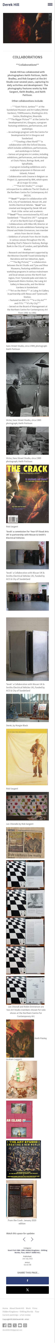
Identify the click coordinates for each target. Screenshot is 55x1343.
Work (28, 1308)
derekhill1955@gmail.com (12, 1330)
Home (5, 1308)
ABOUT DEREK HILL (33, 1252)
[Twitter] (15, 1325)
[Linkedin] (10, 1325)
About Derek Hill (17, 1308)
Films (34, 1308)
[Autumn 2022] (25, 1240)
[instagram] (25, 1325)
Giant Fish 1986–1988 (16, 1250)
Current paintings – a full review (16, 1315)
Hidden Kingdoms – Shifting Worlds (18, 1311)
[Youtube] (20, 1325)
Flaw (23, 1252)
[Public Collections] (30, 1240)
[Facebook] (5, 1325)
